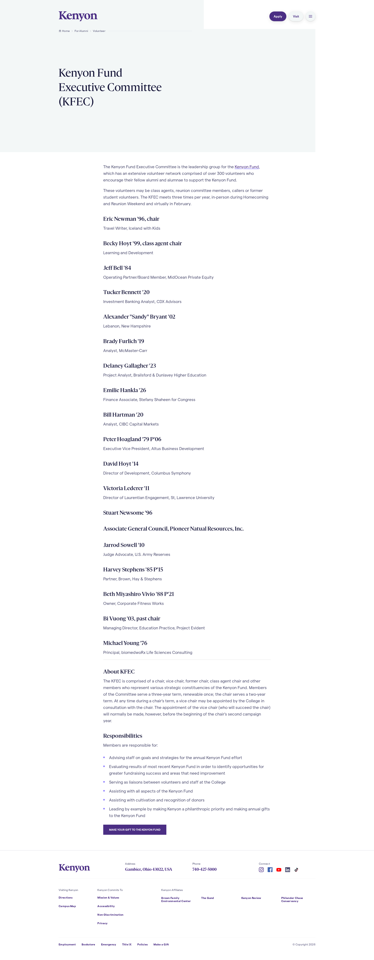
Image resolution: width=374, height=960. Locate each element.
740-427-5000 (204, 869)
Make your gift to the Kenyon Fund (135, 829)
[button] (310, 16)
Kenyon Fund (247, 166)
